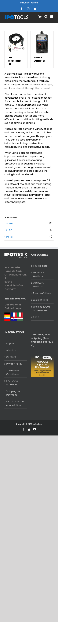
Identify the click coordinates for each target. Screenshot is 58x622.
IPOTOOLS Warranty (12, 382)
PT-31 (9, 237)
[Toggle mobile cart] (40, 16)
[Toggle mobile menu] (52, 16)
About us (11, 350)
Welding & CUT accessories (41, 308)
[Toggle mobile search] (45, 16)
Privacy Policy (14, 364)
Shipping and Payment (13, 393)
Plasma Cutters (42, 293)
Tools (36, 317)
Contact (11, 357)
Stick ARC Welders (38, 284)
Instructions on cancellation (15, 403)
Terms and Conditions (12, 372)
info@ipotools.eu (29, 2)
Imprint (10, 343)
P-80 (9, 230)
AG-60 (10, 223)
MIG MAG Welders (38, 274)
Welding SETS (40, 300)
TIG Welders (40, 266)
